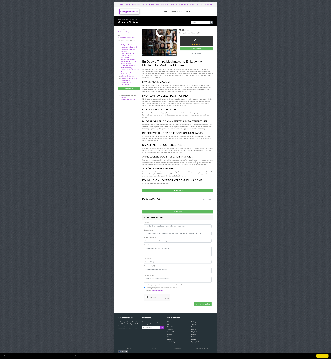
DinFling (192, 4)
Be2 (157, 4)
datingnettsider (175, 11)
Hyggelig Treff (183, 4)
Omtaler (187, 11)
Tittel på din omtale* (150, 237)
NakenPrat (170, 339)
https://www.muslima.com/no (126, 37)
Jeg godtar (154, 290)
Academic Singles (171, 342)
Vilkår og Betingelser (127, 76)
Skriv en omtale (126, 84)
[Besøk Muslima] (159, 43)
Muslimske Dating (130, 19)
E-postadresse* (148, 230)
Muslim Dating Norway (128, 99)
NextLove (200, 4)
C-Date (169, 322)
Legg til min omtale (203, 304)
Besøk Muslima (128, 88)
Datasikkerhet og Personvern (130, 70)
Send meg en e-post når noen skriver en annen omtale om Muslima (166, 285)
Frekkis (121, 4)
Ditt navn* (147, 222)
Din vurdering (148, 258)
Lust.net (127, 4)
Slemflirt (144, 4)
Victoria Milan (165, 4)
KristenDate (170, 329)
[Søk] (211, 22)
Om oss (153, 348)
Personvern (177, 348)
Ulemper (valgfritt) (149, 275)
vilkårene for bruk (157, 290)
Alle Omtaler (207, 199)
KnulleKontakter (171, 332)
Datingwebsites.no (129, 11)
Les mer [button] (113, 355)
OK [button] (322, 356)
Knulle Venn (136, 4)
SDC (168, 337)
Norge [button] (124, 351)
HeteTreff (151, 4)
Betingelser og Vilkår (201, 348)
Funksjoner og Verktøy (128, 59)
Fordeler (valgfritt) (149, 266)
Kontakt (129, 348)
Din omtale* (147, 245)
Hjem (165, 11)
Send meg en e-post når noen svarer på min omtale (161, 288)
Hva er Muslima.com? (127, 53)
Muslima (123, 43)
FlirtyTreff (174, 4)
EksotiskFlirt (208, 4)
